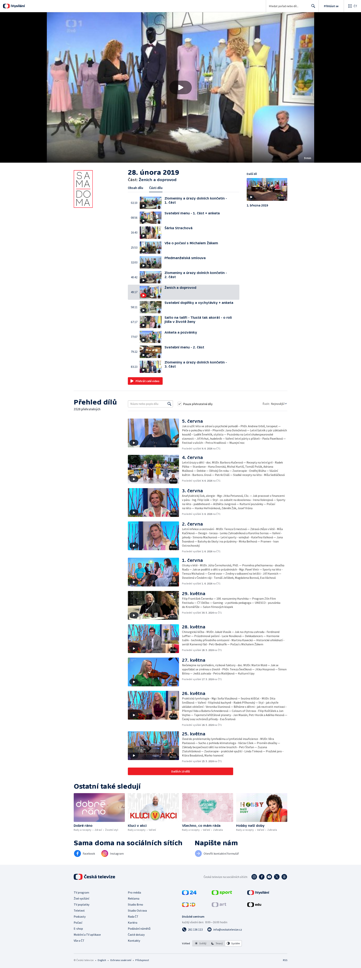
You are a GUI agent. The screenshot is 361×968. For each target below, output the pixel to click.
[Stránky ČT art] (219, 906)
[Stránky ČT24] (189, 894)
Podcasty (80, 916)
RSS (285, 960)
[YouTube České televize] (269, 877)
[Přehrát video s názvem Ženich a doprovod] (180, 87)
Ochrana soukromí (120, 960)
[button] (180, 87)
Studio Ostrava (137, 910)
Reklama (133, 898)
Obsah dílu (135, 188)
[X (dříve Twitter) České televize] (277, 877)
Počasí (78, 922)
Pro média (134, 892)
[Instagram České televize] (254, 877)
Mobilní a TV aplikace (87, 934)
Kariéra (132, 922)
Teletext (79, 910)
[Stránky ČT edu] (254, 906)
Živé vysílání (81, 898)
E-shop (78, 928)
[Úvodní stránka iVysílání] (17, 6)
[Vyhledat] (169, 404)
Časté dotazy (136, 934)
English (102, 960)
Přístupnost (142, 960)
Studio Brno (135, 904)
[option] (201, 943)
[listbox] (217, 943)
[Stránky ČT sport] (222, 894)
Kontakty (134, 940)
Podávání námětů (139, 928)
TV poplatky (81, 904)
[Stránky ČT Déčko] (188, 906)
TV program (81, 892)
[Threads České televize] (284, 877)
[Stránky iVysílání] (258, 894)
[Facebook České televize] (262, 877)
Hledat (313, 6)
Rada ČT (133, 916)
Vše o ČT (79, 940)
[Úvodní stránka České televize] (95, 877)
